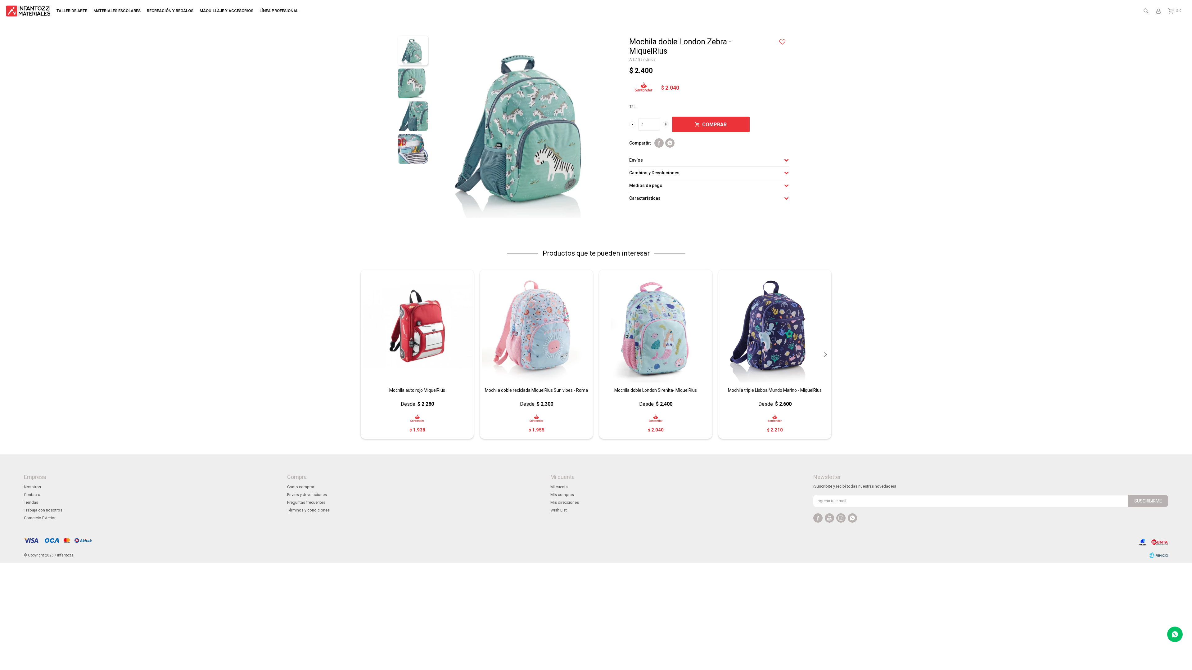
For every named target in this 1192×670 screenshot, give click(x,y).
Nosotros (32, 487)
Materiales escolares (117, 10)
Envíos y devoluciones (307, 494)
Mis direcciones (564, 502)
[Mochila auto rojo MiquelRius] (417, 326)
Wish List (558, 510)
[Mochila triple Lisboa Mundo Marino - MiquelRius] (774, 326)
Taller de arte (71, 10)
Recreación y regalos (170, 10)
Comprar (714, 124)
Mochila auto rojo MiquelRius (417, 390)
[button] (825, 354)
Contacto (32, 494)
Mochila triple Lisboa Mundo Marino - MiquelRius (775, 390)
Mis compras (562, 494)
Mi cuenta (559, 487)
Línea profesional (279, 10)
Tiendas (31, 502)
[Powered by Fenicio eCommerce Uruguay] (1158, 555)
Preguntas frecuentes (306, 502)
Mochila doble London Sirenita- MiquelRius (655, 390)
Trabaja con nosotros (43, 510)
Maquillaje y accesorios (226, 10)
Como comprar (300, 487)
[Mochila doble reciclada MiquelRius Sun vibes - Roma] (536, 326)
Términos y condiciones (308, 510)
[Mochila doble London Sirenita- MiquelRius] (655, 326)
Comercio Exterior (40, 518)
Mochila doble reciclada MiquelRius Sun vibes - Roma (536, 390)
